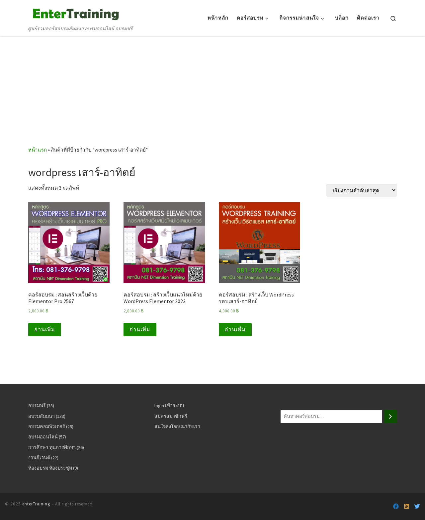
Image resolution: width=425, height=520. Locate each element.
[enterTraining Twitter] (417, 506)
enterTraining (36, 504)
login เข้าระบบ (169, 406)
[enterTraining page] (396, 506)
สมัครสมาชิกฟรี (170, 416)
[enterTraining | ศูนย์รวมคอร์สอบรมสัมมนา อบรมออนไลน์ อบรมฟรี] (74, 13)
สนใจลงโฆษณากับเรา (177, 426)
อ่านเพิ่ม (44, 329)
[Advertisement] (212, 96)
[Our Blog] (406, 506)
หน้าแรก (37, 150)
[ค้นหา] (390, 416)
